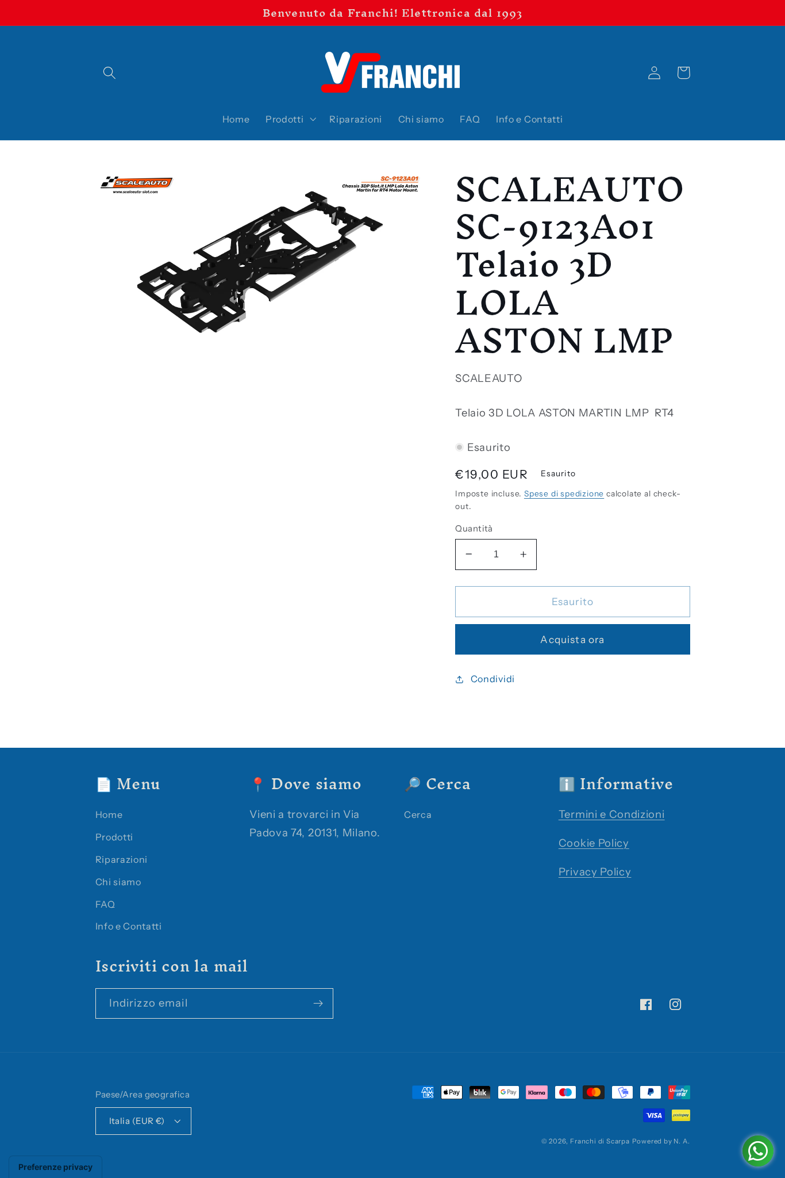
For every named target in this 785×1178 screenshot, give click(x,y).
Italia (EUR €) (137, 1120)
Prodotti (114, 837)
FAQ (105, 904)
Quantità (474, 528)
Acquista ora (572, 639)
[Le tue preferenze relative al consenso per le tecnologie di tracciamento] (55, 1167)
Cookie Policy (594, 843)
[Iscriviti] (318, 1003)
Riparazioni (121, 859)
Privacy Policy (595, 871)
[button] (110, 72)
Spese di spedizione (564, 493)
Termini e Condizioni (612, 814)
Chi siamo (118, 882)
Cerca (418, 814)
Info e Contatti (128, 926)
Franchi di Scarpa (600, 1141)
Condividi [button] (493, 678)
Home (109, 814)
